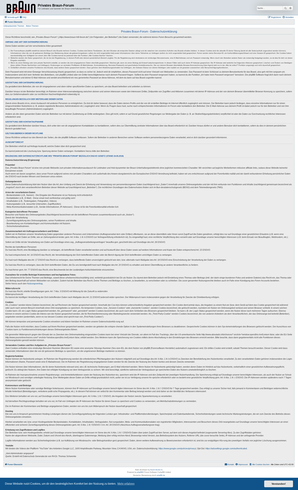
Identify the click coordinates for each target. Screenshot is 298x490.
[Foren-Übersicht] (21, 7)
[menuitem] (22, 17)
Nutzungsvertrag (35, 283)
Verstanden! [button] (279, 483)
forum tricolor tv (156, 470)
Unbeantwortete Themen (13, 26)
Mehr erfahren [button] (126, 483)
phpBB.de (161, 475)
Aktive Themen (32, 26)
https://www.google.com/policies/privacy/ (177, 448)
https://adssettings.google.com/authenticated (226, 448)
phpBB (140, 472)
